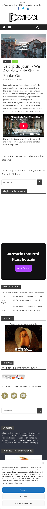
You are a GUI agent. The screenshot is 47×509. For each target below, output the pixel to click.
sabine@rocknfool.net (31, 433)
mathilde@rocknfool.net (28, 438)
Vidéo (15, 62)
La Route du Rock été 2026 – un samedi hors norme (21, 296)
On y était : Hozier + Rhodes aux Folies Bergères (22, 158)
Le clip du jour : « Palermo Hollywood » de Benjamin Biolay (23, 172)
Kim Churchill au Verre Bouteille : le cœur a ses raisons (22, 293)
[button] (43, 463)
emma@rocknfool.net (25, 435)
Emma (21, 80)
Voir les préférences (23, 503)
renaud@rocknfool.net (26, 442)
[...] (36, 442)
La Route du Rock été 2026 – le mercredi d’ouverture (22, 310)
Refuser (23, 496)
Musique (7, 62)
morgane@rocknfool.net (28, 440)
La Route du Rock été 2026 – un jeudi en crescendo (21, 306)
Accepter (23, 490)
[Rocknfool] (23, 17)
